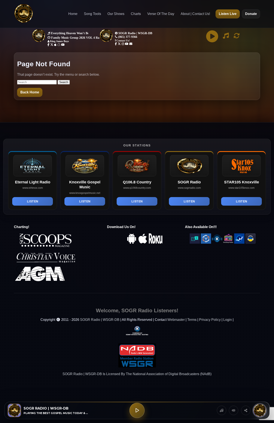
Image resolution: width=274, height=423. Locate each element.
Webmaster (176, 319)
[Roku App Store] (155, 242)
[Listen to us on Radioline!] (239, 242)
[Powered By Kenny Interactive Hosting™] (137, 330)
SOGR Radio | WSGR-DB (99, 319)
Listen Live (228, 14)
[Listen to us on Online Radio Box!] (206, 242)
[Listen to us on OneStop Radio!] (228, 242)
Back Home (29, 92)
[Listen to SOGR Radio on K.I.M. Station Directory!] (217, 242)
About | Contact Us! (195, 14)
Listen (32, 201)
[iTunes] (143, 242)
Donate (251, 14)
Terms (192, 319)
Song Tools (92, 14)
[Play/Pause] (137, 410)
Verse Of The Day (160, 14)
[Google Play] (132, 242)
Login (227, 319)
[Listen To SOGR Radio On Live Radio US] (250, 242)
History (221, 410)
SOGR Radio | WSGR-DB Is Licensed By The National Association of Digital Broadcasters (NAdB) (137, 374)
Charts (136, 14)
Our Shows (115, 14)
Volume (233, 410)
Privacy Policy (210, 319)
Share (245, 410)
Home (72, 14)
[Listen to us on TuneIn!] (195, 242)
